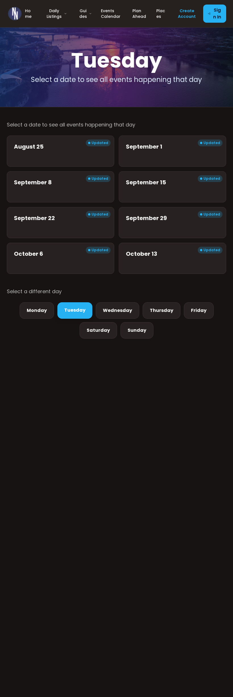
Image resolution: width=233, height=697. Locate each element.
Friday (199, 310)
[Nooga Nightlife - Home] (15, 13)
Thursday (161, 310)
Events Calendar (110, 13)
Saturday (98, 330)
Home (28, 13)
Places (160, 13)
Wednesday (117, 310)
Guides (83, 13)
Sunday (137, 330)
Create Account (187, 13)
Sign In (217, 13)
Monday (37, 310)
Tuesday (75, 310)
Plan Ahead (139, 13)
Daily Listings (54, 13)
